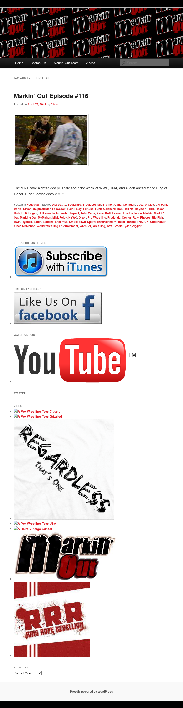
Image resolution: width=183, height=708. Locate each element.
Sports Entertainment (101, 221)
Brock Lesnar (91, 204)
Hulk (17, 213)
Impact (74, 213)
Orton (82, 217)
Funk (98, 209)
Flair (70, 209)
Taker (121, 221)
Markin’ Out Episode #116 (51, 95)
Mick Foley (59, 217)
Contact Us (38, 62)
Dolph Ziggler (42, 209)
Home (19, 62)
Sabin (37, 221)
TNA (140, 221)
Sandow (48, 221)
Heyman (140, 209)
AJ (64, 204)
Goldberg (109, 209)
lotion (138, 213)
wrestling (99, 226)
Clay (151, 204)
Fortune (88, 209)
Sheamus (61, 221)
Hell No (128, 209)
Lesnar (117, 213)
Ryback (27, 221)
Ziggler (137, 226)
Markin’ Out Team (66, 62)
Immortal (62, 213)
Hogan (160, 209)
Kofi (108, 213)
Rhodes (145, 217)
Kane (100, 213)
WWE (110, 226)
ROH (17, 221)
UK (146, 221)
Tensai (131, 221)
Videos (90, 62)
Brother (107, 204)
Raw (136, 217)
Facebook (59, 209)
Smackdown (77, 221)
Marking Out (28, 217)
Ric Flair (157, 217)
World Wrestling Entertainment (57, 226)
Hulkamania (47, 213)
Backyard (74, 204)
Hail (119, 209)
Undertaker (158, 221)
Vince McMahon (24, 226)
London (128, 213)
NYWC (72, 217)
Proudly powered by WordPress (91, 691)
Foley (78, 209)
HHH (151, 209)
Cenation (129, 204)
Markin (147, 213)
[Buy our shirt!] (64, 518)
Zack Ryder (123, 226)
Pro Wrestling (97, 217)
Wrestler (85, 226)
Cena (118, 204)
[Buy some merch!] (37, 411)
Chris (54, 104)
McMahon (44, 217)
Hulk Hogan (29, 213)
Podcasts (33, 204)
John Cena (88, 213)
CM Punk (162, 204)
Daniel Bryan (22, 209)
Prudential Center (119, 217)
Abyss (56, 204)
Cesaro (142, 204)
